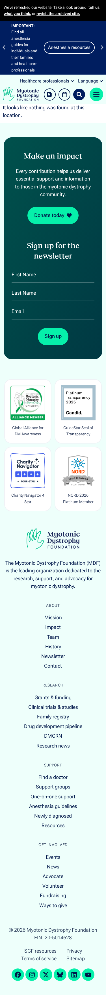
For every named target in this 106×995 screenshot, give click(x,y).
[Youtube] (88, 974)
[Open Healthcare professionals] (72, 81)
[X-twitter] (46, 974)
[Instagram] (31, 974)
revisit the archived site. (58, 13)
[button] (4, 47)
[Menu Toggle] (96, 94)
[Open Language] (101, 81)
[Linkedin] (74, 974)
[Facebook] (18, 974)
